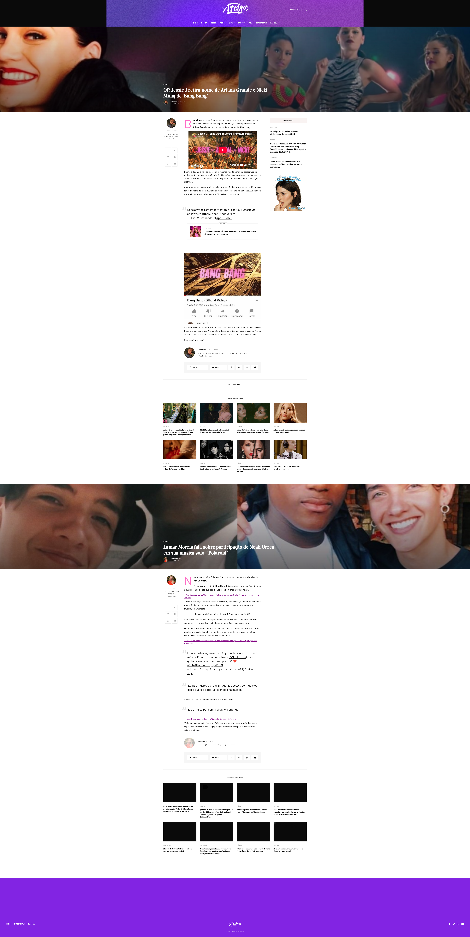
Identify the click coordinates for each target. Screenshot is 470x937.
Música (166, 84)
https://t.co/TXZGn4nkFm (218, 213)
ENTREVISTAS (19, 924)
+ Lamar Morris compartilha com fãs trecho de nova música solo (210, 719)
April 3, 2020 (224, 218)
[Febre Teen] (235, 8)
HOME (8, 924)
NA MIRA (31, 924)
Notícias (208, 228)
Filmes (272, 140)
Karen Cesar (177, 558)
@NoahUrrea (237, 657)
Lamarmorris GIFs (242, 614)
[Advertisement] (235, 901)
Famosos (273, 157)
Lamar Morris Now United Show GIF (211, 614)
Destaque (273, 127)
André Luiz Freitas (179, 101)
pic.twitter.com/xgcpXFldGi (205, 665)
